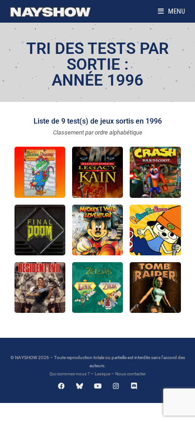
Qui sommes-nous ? (69, 373)
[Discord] (134, 386)
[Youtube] (97, 386)
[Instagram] (115, 386)
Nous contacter (130, 373)
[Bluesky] (79, 386)
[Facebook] (61, 386)
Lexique (102, 373)
